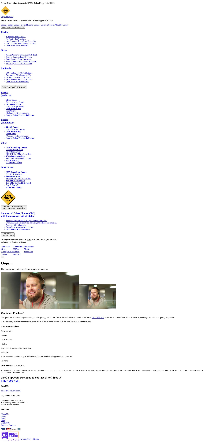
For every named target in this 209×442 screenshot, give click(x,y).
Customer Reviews (8, 425)
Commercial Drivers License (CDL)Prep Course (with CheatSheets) (14, 207)
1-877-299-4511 (98, 318)
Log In (65, 25)
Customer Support (47, 25)
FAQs (3, 416)
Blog (3, 421)
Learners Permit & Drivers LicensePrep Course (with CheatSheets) (14, 87)
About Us (58, 25)
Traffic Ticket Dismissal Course (13, 27)
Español (10, 17)
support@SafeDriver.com (10, 391)
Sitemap (36, 439)
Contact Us (5, 423)
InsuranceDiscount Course (8, 234)
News (3, 418)
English (4, 17)
